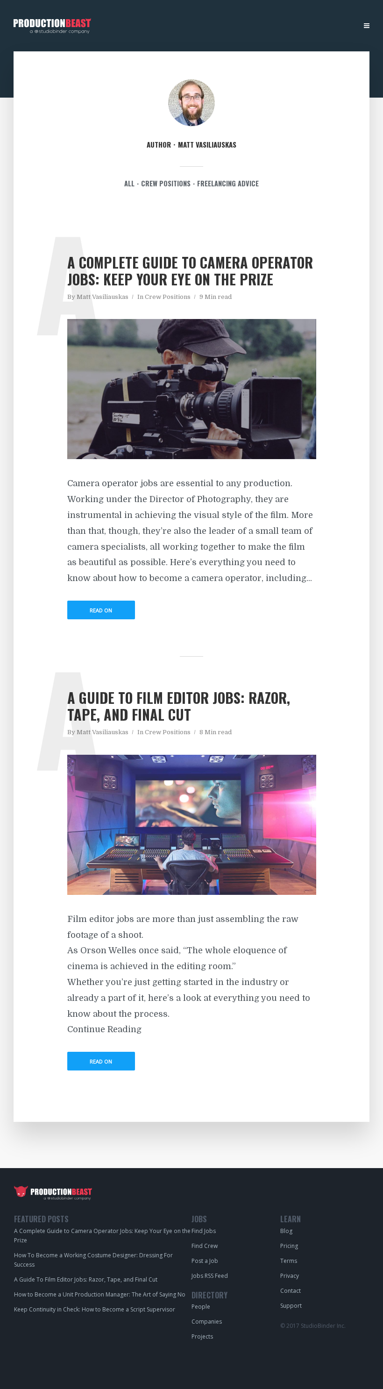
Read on (101, 610)
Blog (226, 26)
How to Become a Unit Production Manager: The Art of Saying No (99, 1294)
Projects (202, 1336)
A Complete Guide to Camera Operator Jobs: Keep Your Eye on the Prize (190, 271)
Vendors (194, 26)
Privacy (289, 1276)
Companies (207, 1321)
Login (295, 26)
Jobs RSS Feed (210, 1276)
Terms (288, 1261)
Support (291, 1306)
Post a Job (260, 26)
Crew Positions (168, 296)
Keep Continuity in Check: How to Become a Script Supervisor (94, 1309)
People (158, 26)
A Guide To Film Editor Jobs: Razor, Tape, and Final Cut (178, 706)
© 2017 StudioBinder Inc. (313, 1326)
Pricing (289, 1246)
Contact (290, 1291)
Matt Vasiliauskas (102, 296)
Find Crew (205, 1246)
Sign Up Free (333, 25)
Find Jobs (121, 26)
